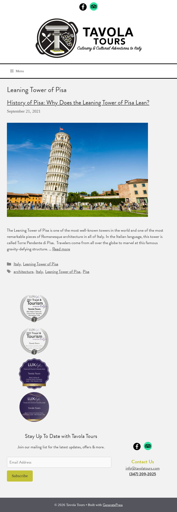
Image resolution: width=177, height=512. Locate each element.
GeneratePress (113, 504)
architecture (23, 271)
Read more (61, 249)
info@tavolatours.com (143, 468)
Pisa (86, 271)
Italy (17, 264)
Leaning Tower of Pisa (40, 264)
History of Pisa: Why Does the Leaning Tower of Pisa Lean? (78, 102)
